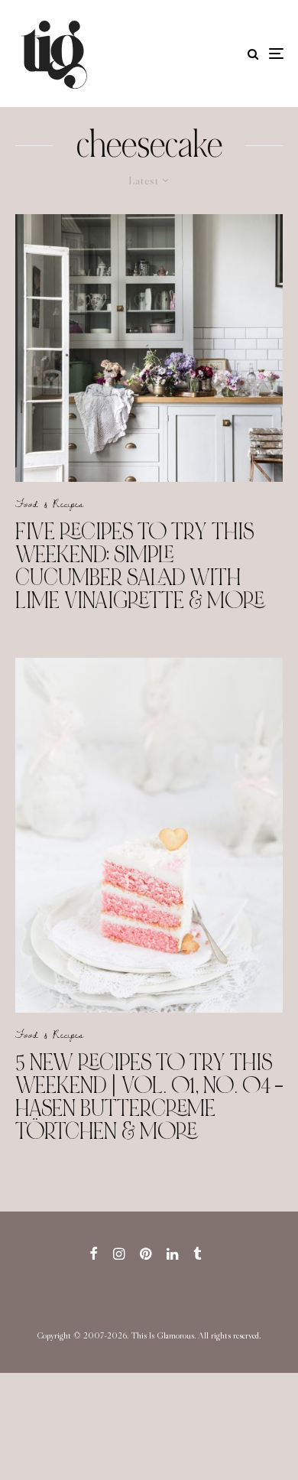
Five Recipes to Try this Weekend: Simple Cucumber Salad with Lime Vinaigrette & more (139, 566)
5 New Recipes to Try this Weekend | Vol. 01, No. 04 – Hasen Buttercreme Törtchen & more (149, 1097)
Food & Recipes (49, 503)
